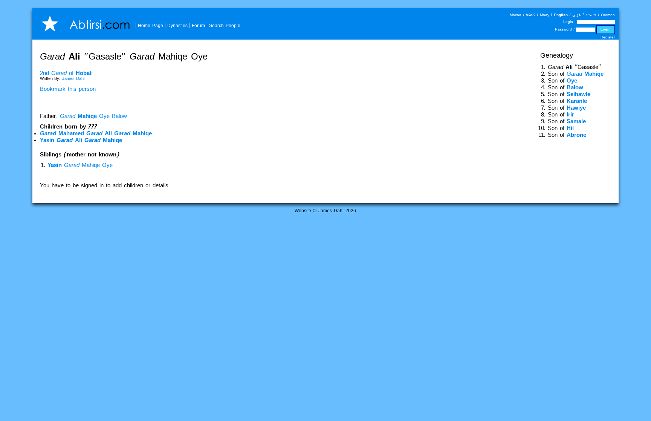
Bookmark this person (68, 89)
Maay (544, 15)
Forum (198, 25)
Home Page (150, 25)
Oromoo (608, 15)
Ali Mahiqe (96, 133)
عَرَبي (576, 15)
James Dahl (73, 78)
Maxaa (515, 15)
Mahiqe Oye (80, 165)
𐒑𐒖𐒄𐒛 (530, 15)
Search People (224, 25)
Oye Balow (93, 116)
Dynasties (177, 25)
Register (608, 37)
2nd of (66, 73)
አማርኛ (590, 15)
